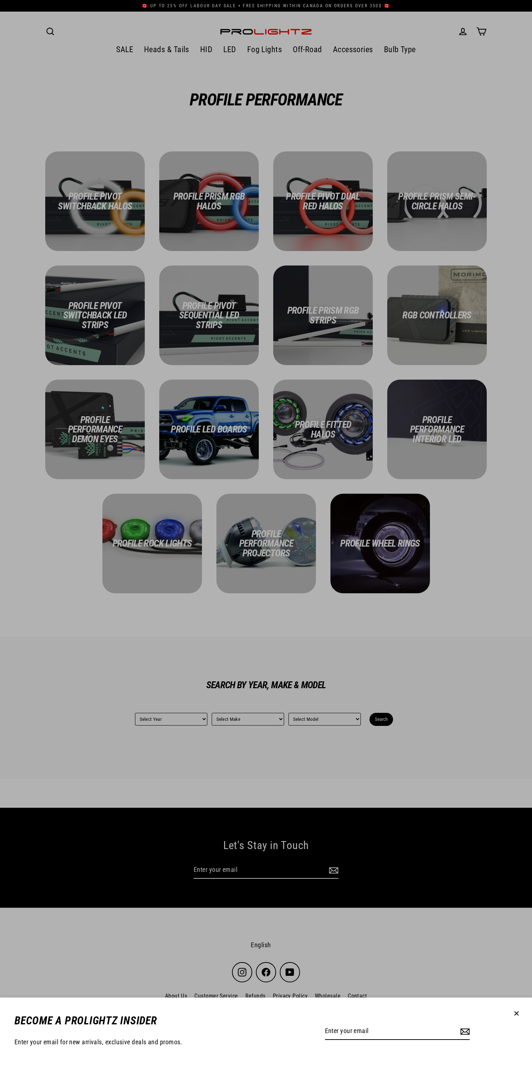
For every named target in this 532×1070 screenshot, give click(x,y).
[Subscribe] (464, 1031)
